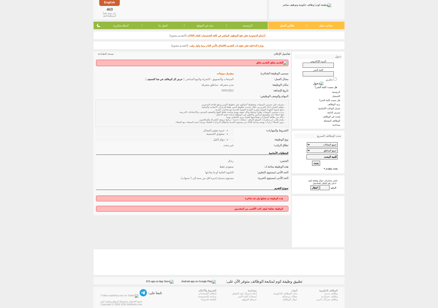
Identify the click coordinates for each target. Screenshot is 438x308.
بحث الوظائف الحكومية (285, 293)
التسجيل (336, 96)
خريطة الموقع (249, 299)
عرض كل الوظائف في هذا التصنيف (165, 79)
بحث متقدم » (331, 168)
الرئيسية (247, 25)
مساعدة (336, 125)
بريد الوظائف (334, 104)
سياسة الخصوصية (207, 296)
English (109, 2)
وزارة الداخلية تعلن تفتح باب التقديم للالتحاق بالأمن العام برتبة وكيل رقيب (226, 45)
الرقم (333, 187)
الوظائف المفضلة (332, 120)
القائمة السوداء (208, 299)
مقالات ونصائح (289, 296)
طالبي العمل (287, 25)
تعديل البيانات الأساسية (329, 108)
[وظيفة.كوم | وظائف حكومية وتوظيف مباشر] (307, 4)
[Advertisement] (193, 9)
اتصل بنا (163, 25)
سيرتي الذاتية (333, 112)
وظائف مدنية (331, 293)
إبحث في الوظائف (331, 116)
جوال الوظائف (289, 299)
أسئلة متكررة (120, 25)
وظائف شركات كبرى (327, 299)
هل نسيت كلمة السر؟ (326, 87)
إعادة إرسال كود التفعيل (244, 293)
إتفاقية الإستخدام (207, 293)
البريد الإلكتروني (318, 61)
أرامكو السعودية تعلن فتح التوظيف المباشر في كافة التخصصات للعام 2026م (226, 35)
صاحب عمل (326, 25)
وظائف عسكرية (329, 296)
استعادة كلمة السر (247, 296)
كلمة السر (318, 70)
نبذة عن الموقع (205, 25)
